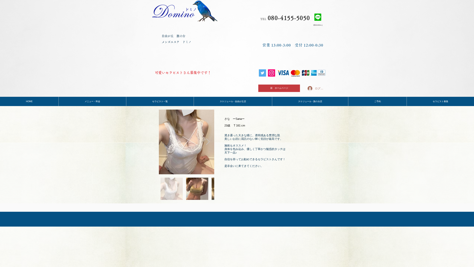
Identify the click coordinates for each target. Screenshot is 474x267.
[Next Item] (208, 142)
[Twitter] (262, 73)
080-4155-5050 (289, 18)
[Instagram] (271, 73)
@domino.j (317, 25)
